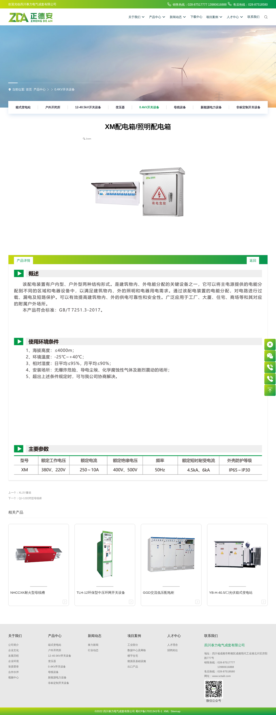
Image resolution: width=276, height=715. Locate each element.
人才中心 (174, 636)
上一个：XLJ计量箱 (19, 492)
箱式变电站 (23, 107)
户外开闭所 (52, 107)
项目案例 (134, 636)
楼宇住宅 (132, 655)
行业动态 (93, 650)
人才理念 (172, 644)
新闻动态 (94, 636)
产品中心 (40, 89)
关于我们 (15, 636)
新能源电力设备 (211, 107)
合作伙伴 (13, 672)
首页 (29, 89)
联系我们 (211, 636)
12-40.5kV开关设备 (88, 107)
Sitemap (175, 711)
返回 (253, 260)
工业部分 (132, 644)
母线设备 (180, 107)
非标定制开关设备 (248, 107)
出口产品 (132, 666)
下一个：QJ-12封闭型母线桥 (25, 498)
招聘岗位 (172, 650)
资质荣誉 (13, 666)
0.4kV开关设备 (64, 89)
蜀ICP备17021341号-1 (149, 711)
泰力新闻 (93, 644)
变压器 (120, 107)
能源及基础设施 (136, 661)
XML (166, 711)
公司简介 (13, 644)
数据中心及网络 (136, 650)
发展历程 (13, 655)
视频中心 (13, 677)
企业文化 (13, 650)
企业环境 (13, 661)
